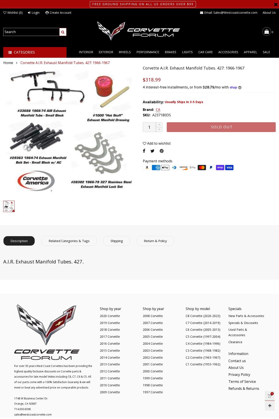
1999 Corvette (153, 378)
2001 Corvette (153, 364)
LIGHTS (187, 52)
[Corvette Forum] (139, 31)
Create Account (60, 12)
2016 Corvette (110, 343)
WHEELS (125, 52)
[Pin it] (161, 151)
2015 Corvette (110, 350)
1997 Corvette (153, 392)
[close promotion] (275, 4)
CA (158, 110)
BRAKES (170, 52)
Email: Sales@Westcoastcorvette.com (230, 12)
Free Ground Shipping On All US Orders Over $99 (143, 4)
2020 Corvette (110, 316)
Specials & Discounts (243, 323)
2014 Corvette (110, 357)
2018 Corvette (110, 329)
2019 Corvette (110, 323)
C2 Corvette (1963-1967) (203, 357)
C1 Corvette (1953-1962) (203, 364)
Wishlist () (15, 12)
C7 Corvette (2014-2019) (203, 323)
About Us (269, 12)
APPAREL (250, 52)
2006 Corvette (153, 329)
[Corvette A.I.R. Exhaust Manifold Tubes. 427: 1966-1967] (69, 132)
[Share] (144, 151)
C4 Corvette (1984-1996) (203, 343)
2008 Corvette (153, 316)
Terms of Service (242, 381)
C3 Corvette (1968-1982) (203, 350)
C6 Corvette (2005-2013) (203, 329)
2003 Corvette (153, 350)
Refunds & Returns (243, 388)
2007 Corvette (153, 323)
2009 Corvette (110, 392)
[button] (159, 129)
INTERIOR (86, 52)
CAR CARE (205, 52)
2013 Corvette (110, 364)
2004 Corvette (153, 343)
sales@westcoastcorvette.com (33, 414)
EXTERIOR (106, 52)
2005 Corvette (153, 336)
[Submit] (62, 32)
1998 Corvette (153, 385)
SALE (266, 52)
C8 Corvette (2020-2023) (203, 316)
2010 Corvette (110, 385)
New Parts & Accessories (246, 316)
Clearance (235, 342)
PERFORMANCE (147, 52)
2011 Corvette (110, 378)
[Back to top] (270, 406)
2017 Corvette (110, 336)
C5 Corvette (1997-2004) (203, 336)
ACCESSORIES (228, 52)
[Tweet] (152, 151)
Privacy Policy (239, 374)
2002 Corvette (153, 357)
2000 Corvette (153, 371)
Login (35, 12)
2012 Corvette (110, 371)
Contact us (237, 360)
